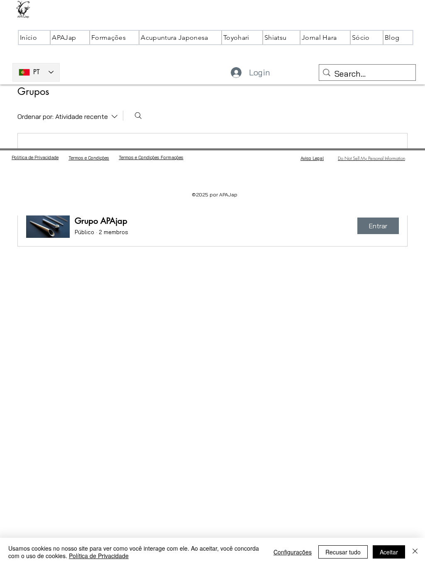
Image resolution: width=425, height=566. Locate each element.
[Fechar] (415, 551)
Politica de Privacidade (35, 157)
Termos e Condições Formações (151, 157)
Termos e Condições (88, 158)
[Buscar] (138, 116)
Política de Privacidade (99, 555)
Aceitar (389, 552)
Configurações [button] (293, 552)
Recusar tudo (343, 552)
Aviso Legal (312, 158)
